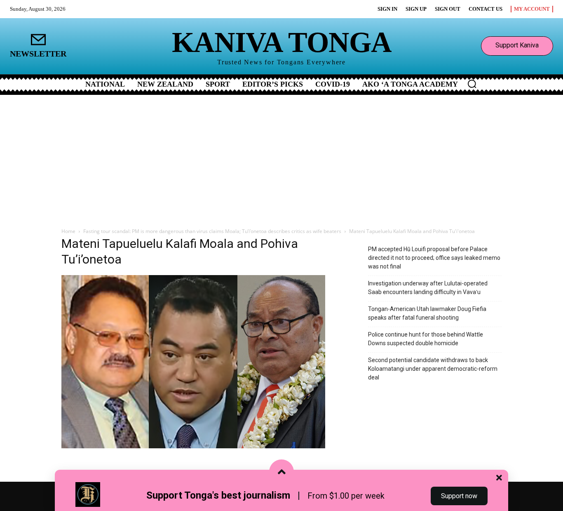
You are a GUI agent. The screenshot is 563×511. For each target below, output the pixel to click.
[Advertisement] (281, 156)
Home (68, 231)
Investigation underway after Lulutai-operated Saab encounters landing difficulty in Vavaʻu (428, 287)
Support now (459, 496)
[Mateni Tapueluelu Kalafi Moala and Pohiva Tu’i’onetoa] (193, 446)
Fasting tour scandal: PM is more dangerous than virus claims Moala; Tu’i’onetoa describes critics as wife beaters (212, 231)
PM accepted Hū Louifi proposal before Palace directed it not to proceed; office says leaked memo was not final (434, 258)
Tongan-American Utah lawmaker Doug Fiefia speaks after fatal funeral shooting (427, 313)
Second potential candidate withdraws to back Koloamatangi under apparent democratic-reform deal (432, 369)
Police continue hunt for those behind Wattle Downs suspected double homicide (425, 338)
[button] (472, 84)
